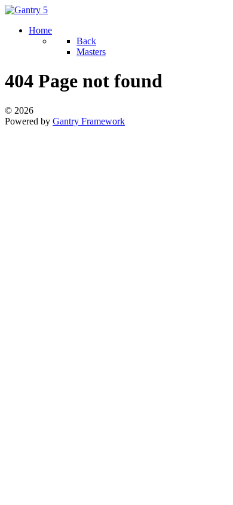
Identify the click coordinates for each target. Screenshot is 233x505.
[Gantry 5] (26, 10)
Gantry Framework (89, 121)
